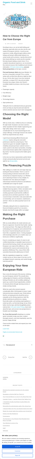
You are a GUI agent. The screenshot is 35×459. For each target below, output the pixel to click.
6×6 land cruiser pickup (16, 67)
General (20, 43)
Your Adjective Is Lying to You (10, 423)
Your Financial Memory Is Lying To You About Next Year (17, 396)
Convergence (6, 416)
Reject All (17, 455)
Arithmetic (5, 430)
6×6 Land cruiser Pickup (17, 307)
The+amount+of (10, 345)
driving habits (13, 161)
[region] (17, 446)
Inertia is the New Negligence (10, 413)
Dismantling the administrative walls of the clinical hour (17, 406)
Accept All (17, 446)
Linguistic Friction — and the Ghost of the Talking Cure (17, 399)
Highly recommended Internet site (12, 332)
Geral (5, 379)
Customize (17, 451)
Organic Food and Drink (14, 2)
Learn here (6, 328)
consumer (6, 140)
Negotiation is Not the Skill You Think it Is (13, 394)
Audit (4, 428)
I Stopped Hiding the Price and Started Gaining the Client (17, 408)
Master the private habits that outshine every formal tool (17, 411)
